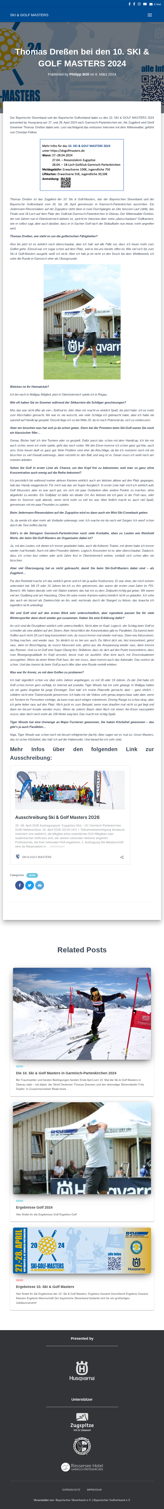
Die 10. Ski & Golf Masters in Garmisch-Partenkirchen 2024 (66, 1073)
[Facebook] (19, 885)
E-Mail (157, 4)
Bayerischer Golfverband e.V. (112, 1500)
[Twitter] (29, 885)
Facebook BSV (130, 4)
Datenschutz (71, 1489)
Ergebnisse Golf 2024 (34, 1207)
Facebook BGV (134, 4)
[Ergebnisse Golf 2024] (82, 1148)
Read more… (60, 1088)
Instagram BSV (139, 4)
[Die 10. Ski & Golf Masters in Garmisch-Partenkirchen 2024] (82, 1013)
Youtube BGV (145, 4)
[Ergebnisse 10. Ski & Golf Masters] (82, 1250)
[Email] (39, 885)
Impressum (94, 1489)
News (32, 875)
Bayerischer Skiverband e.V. (73, 1500)
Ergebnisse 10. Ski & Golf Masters (45, 1287)
